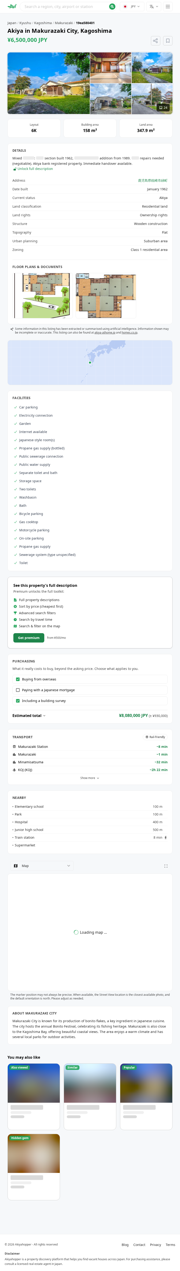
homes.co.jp (129, 332)
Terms (170, 1244)
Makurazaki (64, 23)
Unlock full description (35, 168)
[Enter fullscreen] (166, 866)
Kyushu (25, 23)
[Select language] (153, 6)
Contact (139, 1244)
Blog (125, 1244)
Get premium (29, 638)
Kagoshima (43, 23)
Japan (12, 23)
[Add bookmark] (167, 40)
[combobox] (68, 6)
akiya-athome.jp (104, 332)
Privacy (155, 1244)
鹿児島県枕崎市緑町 (153, 180)
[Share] (155, 40)
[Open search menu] (68, 6)
